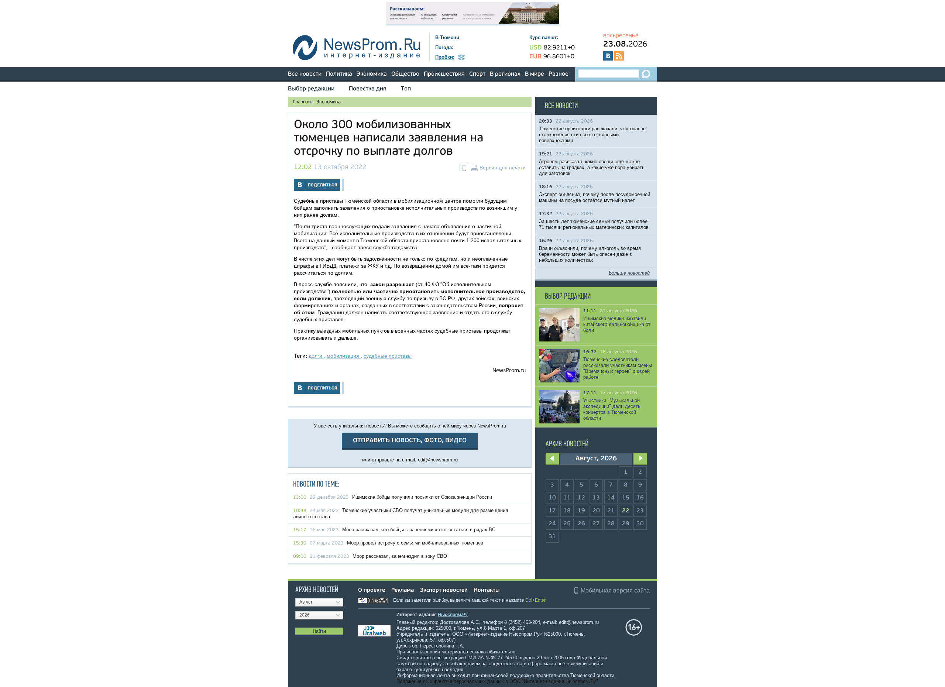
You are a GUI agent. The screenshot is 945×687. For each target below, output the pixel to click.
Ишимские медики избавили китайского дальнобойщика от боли (616, 324)
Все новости (305, 74)
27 (596, 524)
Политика (339, 74)
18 (567, 511)
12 (581, 498)
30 (640, 524)
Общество (405, 74)
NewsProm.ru (509, 371)
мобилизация (344, 356)
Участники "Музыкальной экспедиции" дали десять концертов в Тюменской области (611, 409)
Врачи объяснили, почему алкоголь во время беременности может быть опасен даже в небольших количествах (590, 254)
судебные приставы (388, 356)
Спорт (477, 74)
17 (552, 511)
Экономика (372, 74)
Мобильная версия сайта (615, 590)
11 (567, 498)
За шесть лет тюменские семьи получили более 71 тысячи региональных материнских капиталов (594, 224)
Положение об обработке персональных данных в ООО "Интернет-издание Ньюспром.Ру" (497, 681)
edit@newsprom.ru (438, 460)
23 (640, 511)
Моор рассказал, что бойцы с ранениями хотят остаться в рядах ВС (418, 529)
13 (596, 498)
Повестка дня (367, 89)
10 (552, 498)
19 (581, 511)
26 (581, 524)
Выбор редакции (311, 89)
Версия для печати (503, 168)
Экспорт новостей (444, 590)
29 (625, 524)
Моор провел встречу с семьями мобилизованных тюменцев (415, 543)
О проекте (371, 590)
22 (625, 511)
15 (625, 498)
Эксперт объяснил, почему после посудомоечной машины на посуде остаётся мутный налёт (594, 197)
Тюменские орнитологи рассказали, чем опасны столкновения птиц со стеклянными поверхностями (592, 134)
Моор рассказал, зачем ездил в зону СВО (400, 556)
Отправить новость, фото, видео (410, 440)
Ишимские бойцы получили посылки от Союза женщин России (422, 497)
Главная (302, 102)
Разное (558, 74)
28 (611, 524)
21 (611, 511)
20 (596, 511)
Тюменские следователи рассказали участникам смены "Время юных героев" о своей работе (617, 368)
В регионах (505, 74)
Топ (406, 89)
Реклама (402, 590)
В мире (534, 74)
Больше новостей (629, 273)
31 (552, 537)
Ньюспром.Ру (453, 614)
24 (552, 524)
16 (640, 498)
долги (316, 356)
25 (567, 524)
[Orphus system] (375, 600)
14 (611, 498)
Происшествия (444, 74)
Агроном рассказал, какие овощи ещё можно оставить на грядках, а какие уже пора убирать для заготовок (592, 167)
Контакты (486, 590)
